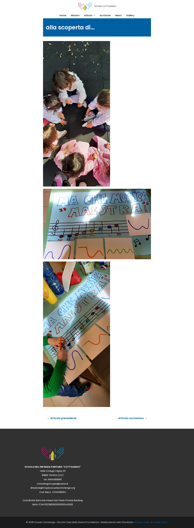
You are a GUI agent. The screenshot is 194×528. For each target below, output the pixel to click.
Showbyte (127, 522)
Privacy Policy (143, 522)
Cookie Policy (160, 522)
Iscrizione (105, 15)
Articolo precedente (61, 418)
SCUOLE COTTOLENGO (105, 6)
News (118, 15)
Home (63, 15)
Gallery (130, 15)
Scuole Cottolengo (44, 522)
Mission (75, 15)
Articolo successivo (132, 418)
